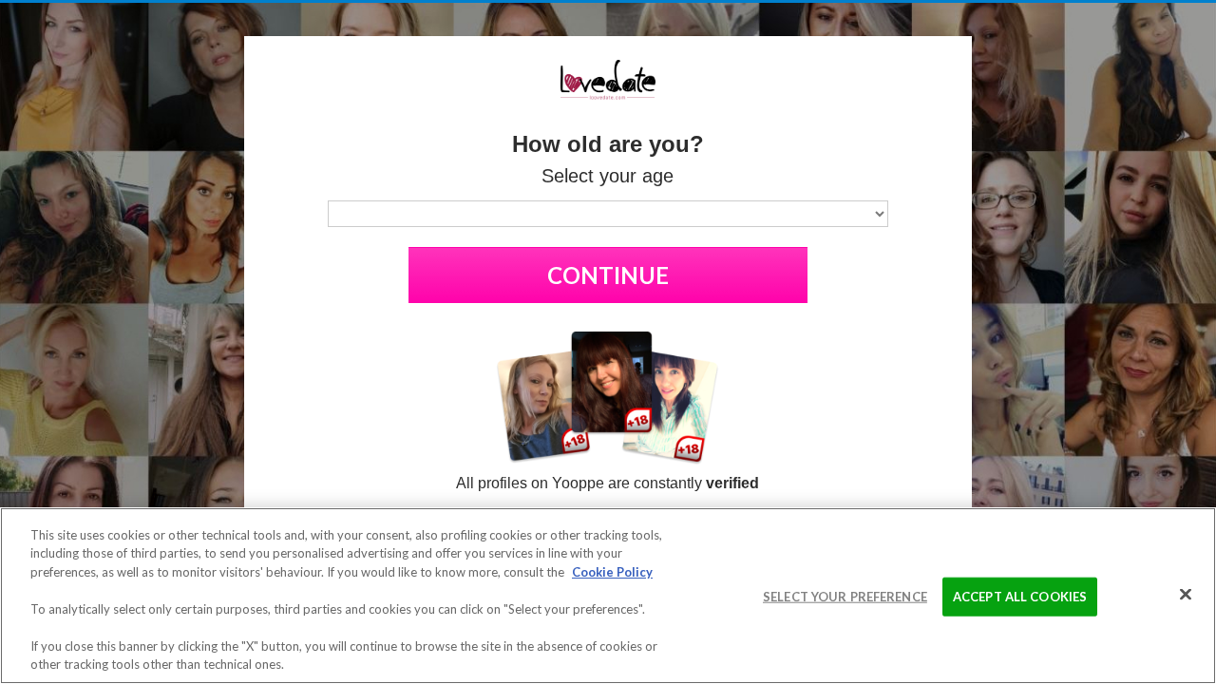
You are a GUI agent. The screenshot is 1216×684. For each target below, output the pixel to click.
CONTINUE (608, 275)
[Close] (1185, 594)
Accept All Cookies (1020, 596)
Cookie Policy (612, 572)
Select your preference (845, 596)
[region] (608, 595)
